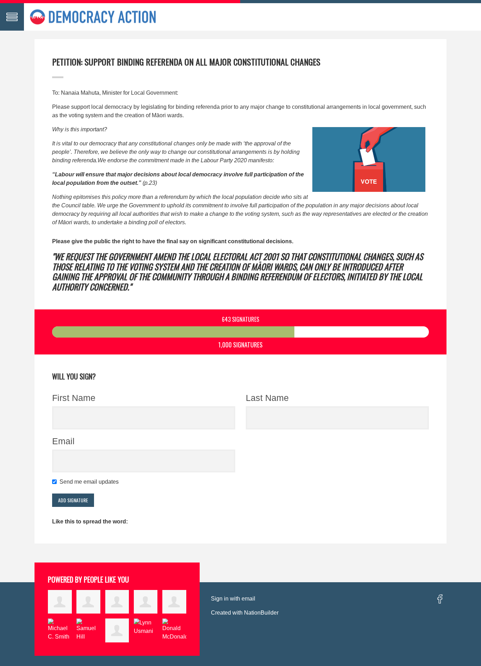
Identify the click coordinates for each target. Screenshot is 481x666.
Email (63, 441)
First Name (73, 398)
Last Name (267, 398)
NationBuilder (261, 613)
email (248, 599)
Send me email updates (90, 482)
